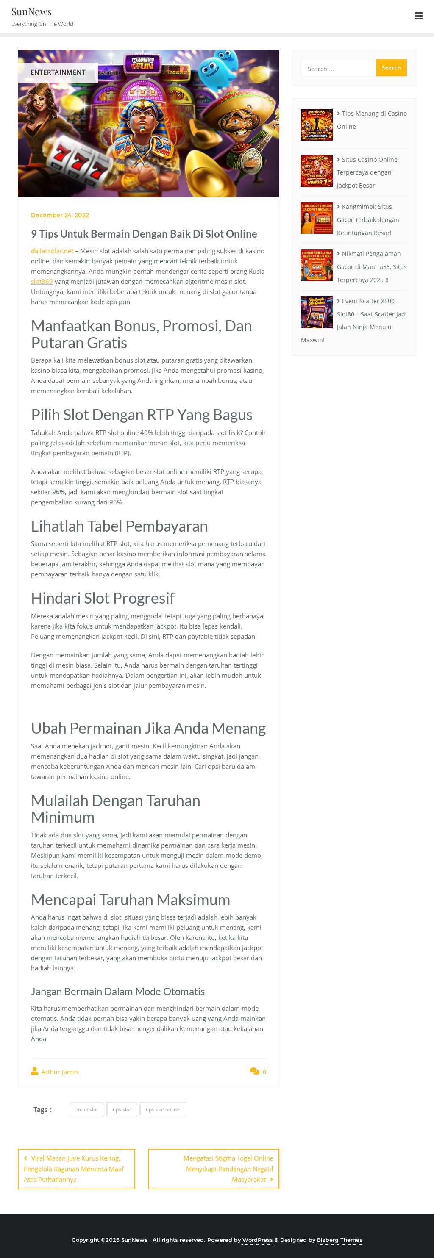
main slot (87, 1109)
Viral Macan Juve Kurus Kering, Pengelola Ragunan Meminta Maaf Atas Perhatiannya (74, 1168)
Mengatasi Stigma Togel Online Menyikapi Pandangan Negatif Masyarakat (228, 1168)
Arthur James (59, 1072)
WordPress (257, 1239)
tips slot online (163, 1109)
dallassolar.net (52, 251)
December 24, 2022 (60, 215)
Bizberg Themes (339, 1239)
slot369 (42, 281)
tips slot (122, 1109)
